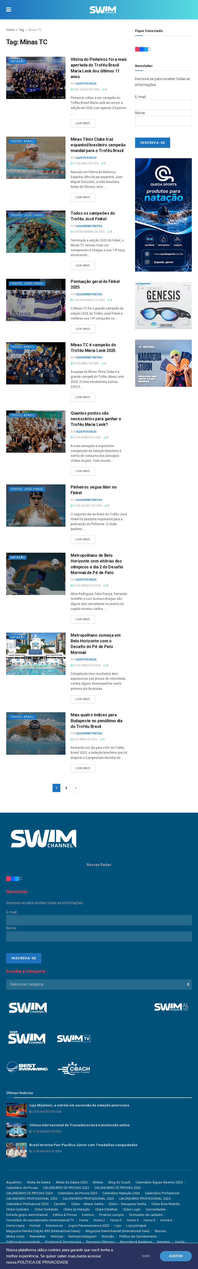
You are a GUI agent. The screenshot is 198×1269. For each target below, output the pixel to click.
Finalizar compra (111, 1215)
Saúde (180, 1242)
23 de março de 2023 (87, 665)
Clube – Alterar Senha (87, 1204)
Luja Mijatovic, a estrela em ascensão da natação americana (79, 1105)
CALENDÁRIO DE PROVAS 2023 (117, 1188)
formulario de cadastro (146, 1215)
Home (10, 30)
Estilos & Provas (65, 1215)
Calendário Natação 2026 (121, 1193)
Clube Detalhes (106, 1209)
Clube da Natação (76, 1209)
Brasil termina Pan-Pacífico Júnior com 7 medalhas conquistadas (83, 1145)
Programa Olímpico (100, 1242)
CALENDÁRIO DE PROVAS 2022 (66, 1188)
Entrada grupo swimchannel (27, 1215)
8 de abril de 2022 (85, 739)
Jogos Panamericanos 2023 (88, 1226)
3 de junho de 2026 (86, 89)
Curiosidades (156, 1209)
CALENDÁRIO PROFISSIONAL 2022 (31, 1198)
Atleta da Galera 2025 (71, 1182)
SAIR (146, 1256)
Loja (117, 1226)
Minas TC (35, 30)
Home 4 (132, 1220)
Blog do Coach (119, 1182)
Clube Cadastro (17, 1209)
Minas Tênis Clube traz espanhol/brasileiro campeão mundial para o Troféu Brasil (98, 145)
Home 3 (116, 1220)
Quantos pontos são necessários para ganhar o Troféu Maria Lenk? (96, 419)
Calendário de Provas (22, 1188)
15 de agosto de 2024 (87, 505)
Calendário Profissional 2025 (27, 1204)
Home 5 (149, 1220)
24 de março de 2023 (87, 585)
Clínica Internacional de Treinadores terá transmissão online (79, 1125)
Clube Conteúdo (46, 1209)
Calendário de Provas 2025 (77, 1193)
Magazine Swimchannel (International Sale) (118, 1231)
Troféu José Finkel (27, 215)
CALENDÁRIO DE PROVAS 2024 (29, 1193)
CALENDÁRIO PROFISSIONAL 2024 (144, 1198)
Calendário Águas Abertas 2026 (159, 1182)
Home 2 (99, 1220)
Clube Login (132, 1209)
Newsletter (38, 1236)
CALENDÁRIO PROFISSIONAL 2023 (88, 1198)
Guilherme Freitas (89, 226)
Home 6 (166, 1220)
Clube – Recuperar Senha (127, 1204)
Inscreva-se (54, 1226)
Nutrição (108, 1236)
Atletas (98, 1182)
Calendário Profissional (162, 1193)
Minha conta (15, 1236)
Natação (17, 61)
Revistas (163, 1242)
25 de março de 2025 (87, 437)
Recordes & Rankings (136, 1242)
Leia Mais (83, 123)
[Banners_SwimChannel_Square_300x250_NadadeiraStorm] (163, 363)
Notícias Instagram (82, 1236)
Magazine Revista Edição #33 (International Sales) (43, 1231)
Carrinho (60, 1204)
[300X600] (163, 215)
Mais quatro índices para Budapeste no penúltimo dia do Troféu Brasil (96, 720)
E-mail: (140, 97)
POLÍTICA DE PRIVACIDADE (43, 1262)
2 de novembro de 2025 (89, 231)
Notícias (57, 1236)
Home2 (35, 1226)
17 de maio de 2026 (85, 163)
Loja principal (136, 1226)
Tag (21, 30)
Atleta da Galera (39, 1182)
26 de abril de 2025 (86, 363)
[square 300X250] (163, 305)
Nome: (140, 113)
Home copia (15, 1226)
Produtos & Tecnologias (63, 1242)
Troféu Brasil (22, 141)
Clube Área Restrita (165, 1204)
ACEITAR (176, 1256)
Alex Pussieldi (86, 83)
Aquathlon (14, 1182)
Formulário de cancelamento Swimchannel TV (40, 1220)
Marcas (160, 1231)
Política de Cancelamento (138, 1236)
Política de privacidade (23, 1242)
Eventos (88, 1215)
